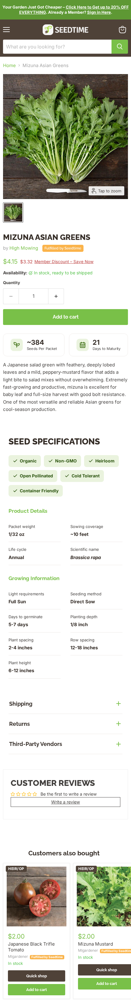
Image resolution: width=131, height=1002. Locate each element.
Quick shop (36, 976)
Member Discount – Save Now (64, 261)
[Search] (120, 47)
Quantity (11, 282)
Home (9, 65)
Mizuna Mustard (95, 944)
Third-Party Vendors (35, 744)
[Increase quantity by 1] (56, 296)
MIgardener (18, 956)
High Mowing (23, 248)
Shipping (20, 704)
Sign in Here (99, 12)
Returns (19, 724)
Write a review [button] (65, 801)
